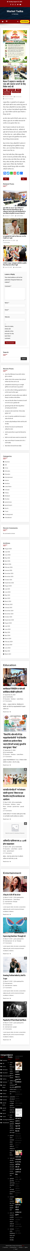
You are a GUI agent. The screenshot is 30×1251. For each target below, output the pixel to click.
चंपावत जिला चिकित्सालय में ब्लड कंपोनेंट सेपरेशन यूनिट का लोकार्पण (15, 375)
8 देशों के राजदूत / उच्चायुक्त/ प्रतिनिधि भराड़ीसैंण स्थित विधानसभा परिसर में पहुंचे (15, 264)
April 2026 (7, 561)
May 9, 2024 (8, 802)
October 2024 (8, 617)
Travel (6, 511)
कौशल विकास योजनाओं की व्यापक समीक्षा (13, 445)
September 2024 (9, 620)
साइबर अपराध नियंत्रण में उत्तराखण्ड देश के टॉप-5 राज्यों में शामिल (15, 441)
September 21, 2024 (10, 750)
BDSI (23, 1245)
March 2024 (8, 638)
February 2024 (8, 641)
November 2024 (9, 613)
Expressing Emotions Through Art (14, 936)
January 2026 (8, 570)
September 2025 (9, 582)
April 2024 (7, 635)
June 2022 (7, 648)
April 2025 (7, 598)
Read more (6, 711)
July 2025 (7, 589)
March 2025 (8, 601)
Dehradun (7, 471)
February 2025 (8, 604)
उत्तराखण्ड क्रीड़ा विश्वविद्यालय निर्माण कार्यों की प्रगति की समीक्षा (16, 422)
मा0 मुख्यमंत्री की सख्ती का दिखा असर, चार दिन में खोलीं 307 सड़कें (14, 237)
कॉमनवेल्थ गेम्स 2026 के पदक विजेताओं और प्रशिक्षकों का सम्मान (14, 428)
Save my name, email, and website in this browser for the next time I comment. (9, 332)
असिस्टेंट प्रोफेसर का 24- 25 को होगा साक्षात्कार (14, 842)
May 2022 (7, 651)
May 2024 (7, 632)
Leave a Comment (9, 98)
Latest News (11, 89)
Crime (6, 468)
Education (7, 474)
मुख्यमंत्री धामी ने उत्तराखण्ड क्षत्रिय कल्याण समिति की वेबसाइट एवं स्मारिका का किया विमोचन (16, 396)
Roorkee (7, 499)
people (15, 1027)
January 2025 (8, 607)
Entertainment (9, 477)
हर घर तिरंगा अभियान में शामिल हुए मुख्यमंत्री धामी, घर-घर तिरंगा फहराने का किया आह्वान (16, 391)
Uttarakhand (7, 94)
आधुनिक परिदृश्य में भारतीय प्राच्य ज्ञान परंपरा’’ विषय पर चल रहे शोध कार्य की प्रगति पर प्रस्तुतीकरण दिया (24, 179)
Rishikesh (7, 496)
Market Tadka (15, 11)
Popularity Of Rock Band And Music (14, 1020)
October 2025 (8, 579)
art (15, 941)
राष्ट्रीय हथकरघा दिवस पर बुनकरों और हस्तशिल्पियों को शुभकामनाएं (18, 1079)
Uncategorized (9, 514)
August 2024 (8, 623)
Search (5, 352)
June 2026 (7, 555)
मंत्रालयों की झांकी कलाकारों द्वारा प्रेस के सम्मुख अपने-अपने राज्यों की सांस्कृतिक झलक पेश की (7, 179)
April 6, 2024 (8, 846)
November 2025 (9, 576)
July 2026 (7, 551)
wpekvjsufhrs (20, 897)
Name (7, 303)
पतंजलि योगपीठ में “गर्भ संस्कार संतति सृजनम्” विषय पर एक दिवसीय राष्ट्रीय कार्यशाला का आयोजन (14, 795)
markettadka (18, 96)
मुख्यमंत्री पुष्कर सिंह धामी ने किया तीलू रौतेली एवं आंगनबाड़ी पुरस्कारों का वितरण (14, 407)
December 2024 (9, 610)
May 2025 (7, 595)
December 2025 (9, 573)
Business (7, 461)
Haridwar (7, 483)
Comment (8, 286)
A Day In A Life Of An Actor (11, 895)
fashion (7, 480)
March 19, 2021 (9, 897)
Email (7, 310)
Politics (18, 89)
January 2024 (8, 644)
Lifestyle (7, 489)
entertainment (8, 901)
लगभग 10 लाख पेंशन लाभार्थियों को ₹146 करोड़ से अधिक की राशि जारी (15, 417)
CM (5, 89)
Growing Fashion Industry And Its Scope (14, 977)
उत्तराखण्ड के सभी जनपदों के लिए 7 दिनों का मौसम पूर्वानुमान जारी (15, 412)
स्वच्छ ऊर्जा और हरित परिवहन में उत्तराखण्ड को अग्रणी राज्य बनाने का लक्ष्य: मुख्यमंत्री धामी (16, 401)
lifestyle (15, 901)
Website (7, 317)
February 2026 (8, 567)
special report (16, 91)
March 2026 (8, 564)
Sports (6, 508)
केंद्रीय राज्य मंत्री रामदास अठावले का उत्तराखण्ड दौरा (15, 437)
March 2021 (8, 654)
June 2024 (7, 629)
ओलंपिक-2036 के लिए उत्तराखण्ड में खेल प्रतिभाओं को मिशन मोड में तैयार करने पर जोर (15, 380)
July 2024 (7, 626)
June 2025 (7, 592)
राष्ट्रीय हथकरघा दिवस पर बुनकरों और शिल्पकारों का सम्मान (15, 433)
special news (7, 91)
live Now (24, 21)
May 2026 (7, 558)
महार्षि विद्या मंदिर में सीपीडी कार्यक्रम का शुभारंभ (18, 1209)
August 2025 (8, 586)
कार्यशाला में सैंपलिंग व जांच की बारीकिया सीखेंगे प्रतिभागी (14, 690)
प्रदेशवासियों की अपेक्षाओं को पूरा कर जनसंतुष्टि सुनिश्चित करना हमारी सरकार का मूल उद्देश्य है (14, 386)
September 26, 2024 (10, 694)
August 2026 (8, 548)
